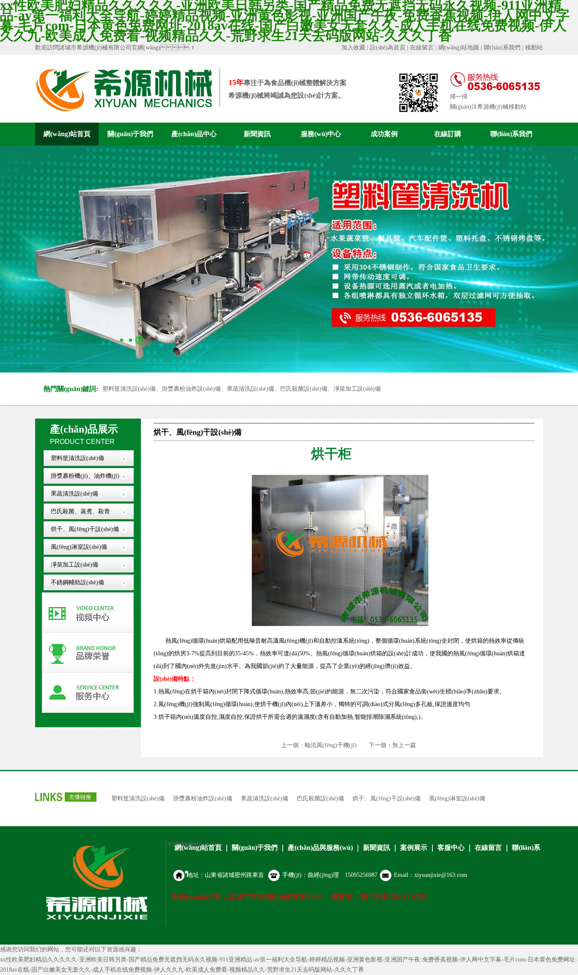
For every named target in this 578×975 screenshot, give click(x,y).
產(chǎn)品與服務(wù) (320, 847)
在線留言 (422, 47)
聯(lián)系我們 (502, 47)
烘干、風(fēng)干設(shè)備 (386, 798)
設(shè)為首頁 (387, 47)
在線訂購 (447, 133)
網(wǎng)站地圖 (458, 47)
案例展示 (413, 847)
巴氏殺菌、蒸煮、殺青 (80, 511)
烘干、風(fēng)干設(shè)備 (85, 529)
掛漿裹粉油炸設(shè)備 (202, 798)
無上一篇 (404, 745)
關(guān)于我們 (130, 133)
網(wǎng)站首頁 (67, 133)
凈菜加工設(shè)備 (74, 564)
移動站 (534, 47)
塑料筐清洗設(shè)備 (77, 458)
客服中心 (451, 847)
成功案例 (384, 133)
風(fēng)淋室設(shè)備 (79, 547)
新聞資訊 (257, 133)
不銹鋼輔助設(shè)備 (77, 582)
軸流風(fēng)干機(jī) (331, 745)
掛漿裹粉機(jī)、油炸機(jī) (85, 476)
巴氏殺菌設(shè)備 (320, 798)
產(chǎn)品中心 (194, 133)
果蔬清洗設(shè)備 (74, 493)
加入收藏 (353, 47)
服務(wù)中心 (321, 133)
